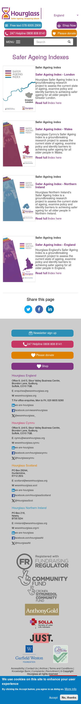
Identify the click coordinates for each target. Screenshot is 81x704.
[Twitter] (28, 309)
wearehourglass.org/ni (27, 527)
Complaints (38, 671)
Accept (53, 697)
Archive (44, 668)
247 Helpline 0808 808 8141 (27, 33)
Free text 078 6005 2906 (25, 25)
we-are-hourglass (24, 405)
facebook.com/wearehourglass (31, 410)
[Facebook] (39, 309)
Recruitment (52, 671)
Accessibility (17, 668)
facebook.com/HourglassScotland (33, 495)
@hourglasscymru (24, 457)
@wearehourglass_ (25, 415)
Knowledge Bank (21, 671)
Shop (44, 366)
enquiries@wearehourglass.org (31, 390)
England (59, 15)
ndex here (48, 103)
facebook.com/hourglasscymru (31, 452)
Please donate (67, 33)
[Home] (20, 14)
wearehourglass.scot (26, 485)
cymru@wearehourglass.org (30, 437)
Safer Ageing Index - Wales (53, 129)
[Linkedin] (50, 309)
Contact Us (32, 668)
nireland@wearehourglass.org (31, 523)
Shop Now (69, 25)
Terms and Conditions (61, 668)
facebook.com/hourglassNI (29, 537)
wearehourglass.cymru (27, 442)
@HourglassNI (22, 542)
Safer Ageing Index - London (55, 74)
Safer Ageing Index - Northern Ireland (55, 185)
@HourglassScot (24, 500)
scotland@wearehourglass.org (31, 480)
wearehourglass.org (25, 395)
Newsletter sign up (44, 333)
